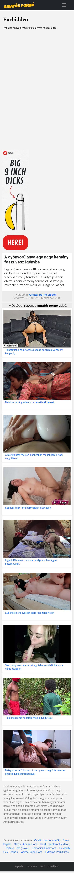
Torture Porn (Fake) (17, 848)
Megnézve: (47, 298)
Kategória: (22, 294)
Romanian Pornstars (44, 848)
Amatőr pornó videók (42, 294)
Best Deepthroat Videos (54, 844)
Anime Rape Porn (31, 852)
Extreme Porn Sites (57, 852)
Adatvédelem (53, 866)
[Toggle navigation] (64, 4)
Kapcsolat (19, 866)
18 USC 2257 (32, 866)
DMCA (42, 866)
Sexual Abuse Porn (25, 844)
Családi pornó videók (47, 840)
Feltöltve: (18, 298)
